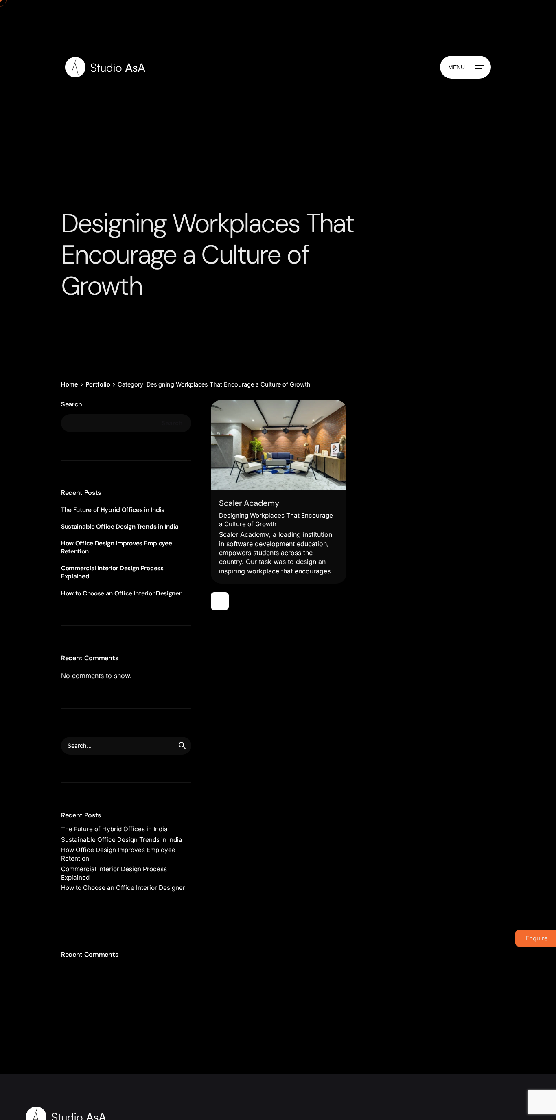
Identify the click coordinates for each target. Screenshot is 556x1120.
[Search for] (126, 746)
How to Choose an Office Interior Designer (121, 593)
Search (71, 404)
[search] (182, 746)
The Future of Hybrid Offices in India (113, 510)
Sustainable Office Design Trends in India (120, 527)
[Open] (230, 417)
